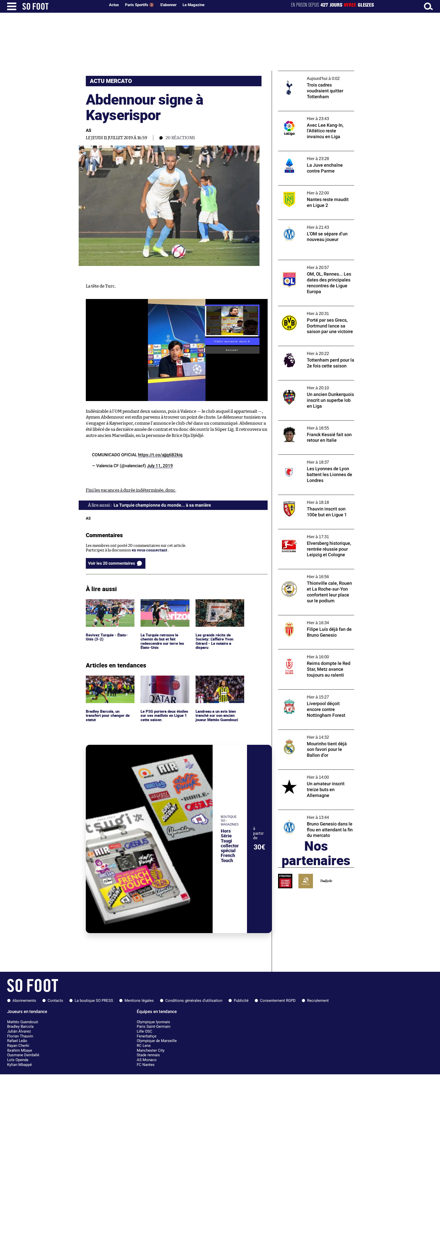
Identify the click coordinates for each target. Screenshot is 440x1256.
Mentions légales (139, 1000)
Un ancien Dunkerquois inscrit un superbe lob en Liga (309, 385)
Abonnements (24, 1000)
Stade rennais (148, 1055)
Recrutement (318, 1000)
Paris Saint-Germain (153, 1026)
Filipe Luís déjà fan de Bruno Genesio (311, 617)
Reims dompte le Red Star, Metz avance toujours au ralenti (313, 654)
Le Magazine (193, 5)
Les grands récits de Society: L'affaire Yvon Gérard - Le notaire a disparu (215, 609)
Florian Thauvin (20, 1036)
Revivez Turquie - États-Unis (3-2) (107, 604)
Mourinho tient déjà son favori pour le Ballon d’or (312, 734)
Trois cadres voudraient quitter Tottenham (306, 75)
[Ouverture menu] (11, 6)
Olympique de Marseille (157, 1040)
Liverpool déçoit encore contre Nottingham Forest (306, 694)
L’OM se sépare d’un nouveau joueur (310, 222)
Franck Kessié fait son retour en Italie (311, 423)
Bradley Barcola (20, 1026)
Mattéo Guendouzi (22, 1022)
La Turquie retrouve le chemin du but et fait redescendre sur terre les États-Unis (163, 609)
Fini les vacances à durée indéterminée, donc (130, 490)
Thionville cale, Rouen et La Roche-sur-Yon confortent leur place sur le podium (313, 573)
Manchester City (150, 1050)
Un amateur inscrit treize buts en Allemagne (308, 774)
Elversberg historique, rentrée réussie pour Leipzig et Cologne (312, 534)
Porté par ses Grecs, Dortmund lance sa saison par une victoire (313, 310)
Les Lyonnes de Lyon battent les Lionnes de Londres (313, 459)
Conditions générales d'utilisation (193, 1000)
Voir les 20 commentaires (111, 563)
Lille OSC (144, 1031)
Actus (114, 5)
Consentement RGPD (278, 1000)
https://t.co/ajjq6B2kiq (160, 454)
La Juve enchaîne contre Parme (306, 153)
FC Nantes (146, 1064)
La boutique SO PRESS (94, 1000)
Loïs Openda (17, 1060)
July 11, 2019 (160, 465)
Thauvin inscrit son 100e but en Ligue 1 (313, 497)
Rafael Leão (17, 1040)
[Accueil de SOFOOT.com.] (62, 6)
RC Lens (144, 1045)
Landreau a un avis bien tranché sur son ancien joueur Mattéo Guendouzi (218, 682)
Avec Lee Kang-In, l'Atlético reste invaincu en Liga (316, 115)
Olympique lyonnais (153, 1022)
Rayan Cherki (18, 1045)
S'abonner (168, 5)
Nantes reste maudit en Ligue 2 (305, 188)
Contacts (55, 1000)
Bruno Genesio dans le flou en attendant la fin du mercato (316, 814)
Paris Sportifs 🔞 (139, 5)
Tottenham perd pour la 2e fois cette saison (310, 350)
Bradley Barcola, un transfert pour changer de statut (109, 682)
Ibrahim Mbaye (19, 1050)
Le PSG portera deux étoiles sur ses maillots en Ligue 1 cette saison (163, 682)
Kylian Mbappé (19, 1064)
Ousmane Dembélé (23, 1055)
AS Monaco (147, 1060)
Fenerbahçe (146, 1036)
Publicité (241, 1000)
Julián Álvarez (19, 1031)
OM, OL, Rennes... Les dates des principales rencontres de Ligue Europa (315, 264)
